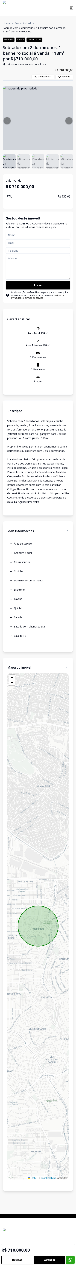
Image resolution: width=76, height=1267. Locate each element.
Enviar (38, 285)
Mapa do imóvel (19, 667)
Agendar (49, 1260)
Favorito (66, 76)
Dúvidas (17, 1260)
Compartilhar (44, 76)
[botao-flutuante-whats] (70, 1260)
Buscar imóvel (22, 23)
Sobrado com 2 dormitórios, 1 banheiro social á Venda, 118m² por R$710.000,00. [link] (34, 29)
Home (6, 23)
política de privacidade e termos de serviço (38, 296)
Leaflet (33, 1177)
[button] (7, 120)
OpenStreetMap (48, 1177)
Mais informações (20, 531)
